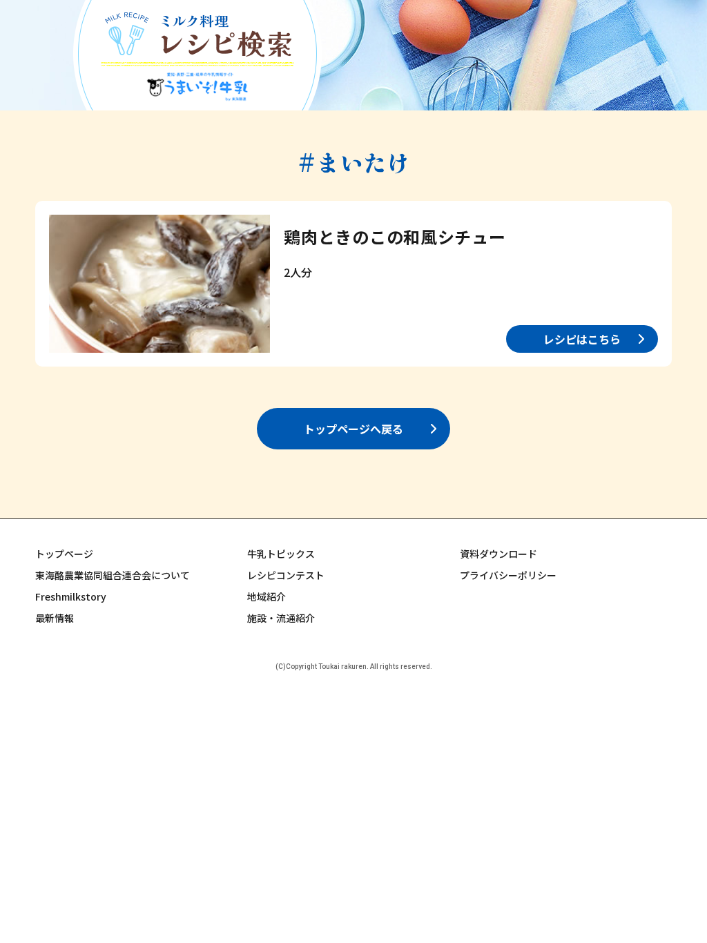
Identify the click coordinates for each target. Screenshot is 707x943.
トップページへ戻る (353, 428)
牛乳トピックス (281, 554)
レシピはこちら (582, 339)
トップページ (64, 554)
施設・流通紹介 (281, 618)
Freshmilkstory (70, 596)
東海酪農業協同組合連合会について (112, 575)
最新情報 (54, 618)
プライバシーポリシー (508, 575)
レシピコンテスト (286, 575)
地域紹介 (266, 596)
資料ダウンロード (498, 554)
